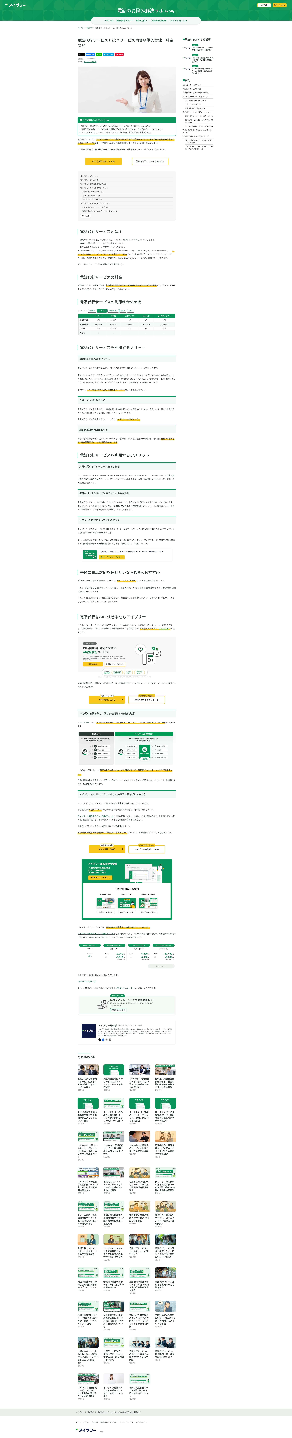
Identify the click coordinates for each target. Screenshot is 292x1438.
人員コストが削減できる (91, 195)
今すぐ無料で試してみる (103, 161)
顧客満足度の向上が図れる (92, 199)
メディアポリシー (141, 1422)
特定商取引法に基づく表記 (108, 1422)
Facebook (91, 54)
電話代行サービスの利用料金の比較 (93, 184)
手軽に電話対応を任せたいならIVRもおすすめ (197, 131)
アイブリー (81, 28)
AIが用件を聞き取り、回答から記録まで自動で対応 (198, 141)
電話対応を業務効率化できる (93, 191)
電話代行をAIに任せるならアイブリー (197, 136)
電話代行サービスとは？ (89, 176)
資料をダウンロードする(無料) (150, 161)
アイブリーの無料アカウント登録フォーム (96, 816)
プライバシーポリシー (82, 1422)
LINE (100, 54)
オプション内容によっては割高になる (199, 126)
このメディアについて (178, 20)
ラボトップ (109, 20)
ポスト (82, 54)
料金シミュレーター (125, 988)
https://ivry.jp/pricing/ (87, 981)
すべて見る (85, 216)
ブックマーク (109, 54)
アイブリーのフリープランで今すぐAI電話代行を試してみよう (199, 147)
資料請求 (264, 5)
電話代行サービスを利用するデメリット (95, 203)
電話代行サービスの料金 (89, 180)
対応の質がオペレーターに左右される (96, 207)
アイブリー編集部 (90, 61)
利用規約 (95, 1422)
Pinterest (120, 54)
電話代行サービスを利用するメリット (94, 188)
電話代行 (90, 28)
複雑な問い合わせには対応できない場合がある (100, 211)
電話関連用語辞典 (159, 20)
